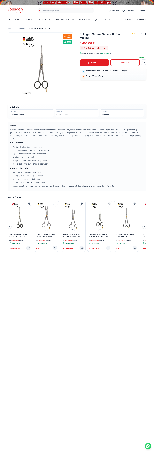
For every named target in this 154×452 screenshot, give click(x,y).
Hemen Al (125, 62)
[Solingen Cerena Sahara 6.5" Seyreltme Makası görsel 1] (72, 229)
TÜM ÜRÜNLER (13, 20)
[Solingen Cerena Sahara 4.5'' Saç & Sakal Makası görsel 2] (100, 229)
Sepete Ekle (96, 62)
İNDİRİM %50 (141, 20)
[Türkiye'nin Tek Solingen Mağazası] (77, 2)
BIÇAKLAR (29, 20)
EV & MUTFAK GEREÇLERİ (89, 20)
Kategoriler (11, 28)
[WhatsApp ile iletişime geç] (148, 446)
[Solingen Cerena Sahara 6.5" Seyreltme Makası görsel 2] (73, 229)
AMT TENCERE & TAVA (65, 20)
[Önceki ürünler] (10, 227)
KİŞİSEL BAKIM (45, 20)
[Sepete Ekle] (28, 248)
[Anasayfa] (15, 10)
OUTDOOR (127, 20)
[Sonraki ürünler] (144, 227)
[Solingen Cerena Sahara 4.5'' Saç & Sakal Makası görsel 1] (99, 229)
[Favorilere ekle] (143, 62)
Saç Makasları (20, 28)
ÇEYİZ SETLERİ (111, 20)
